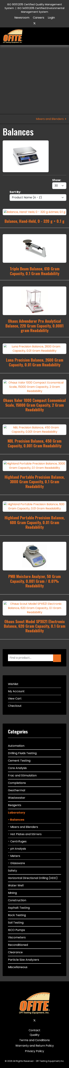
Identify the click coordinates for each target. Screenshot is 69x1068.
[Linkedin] (40, 23)
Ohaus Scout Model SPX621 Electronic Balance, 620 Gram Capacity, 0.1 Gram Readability (34, 626)
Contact (34, 1030)
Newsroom (21, 18)
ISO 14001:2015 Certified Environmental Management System (41, 10)
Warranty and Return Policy (34, 1046)
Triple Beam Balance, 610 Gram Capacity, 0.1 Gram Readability (34, 271)
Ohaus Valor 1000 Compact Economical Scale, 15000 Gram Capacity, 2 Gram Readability (34, 404)
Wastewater (16, 798)
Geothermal (16, 790)
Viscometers (17, 937)
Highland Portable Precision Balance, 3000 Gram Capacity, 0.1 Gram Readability (35, 481)
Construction (17, 900)
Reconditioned (18, 945)
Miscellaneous (17, 967)
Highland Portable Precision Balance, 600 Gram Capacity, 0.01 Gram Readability (35, 522)
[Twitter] (34, 23)
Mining (12, 893)
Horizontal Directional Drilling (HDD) (33, 878)
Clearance (15, 952)
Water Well (16, 885)
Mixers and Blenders (50, 119)
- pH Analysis (17, 849)
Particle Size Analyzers (23, 960)
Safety (12, 871)
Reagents (14, 805)
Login (51, 18)
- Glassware (16, 863)
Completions (17, 783)
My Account (16, 691)
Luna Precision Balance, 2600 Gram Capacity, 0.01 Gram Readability (34, 362)
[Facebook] (28, 23)
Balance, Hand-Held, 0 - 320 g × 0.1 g (34, 221)
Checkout (15, 706)
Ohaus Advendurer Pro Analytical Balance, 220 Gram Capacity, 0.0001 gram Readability (34, 325)
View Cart (15, 698)
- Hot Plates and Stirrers (25, 834)
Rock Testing (17, 915)
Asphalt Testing (19, 908)
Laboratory (16, 813)
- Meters (14, 856)
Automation (16, 746)
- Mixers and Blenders (23, 827)
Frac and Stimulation (22, 775)
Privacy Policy (34, 1051)
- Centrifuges (17, 841)
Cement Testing (19, 761)
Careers (38, 18)
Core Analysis (17, 768)
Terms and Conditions (34, 1040)
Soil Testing (16, 923)
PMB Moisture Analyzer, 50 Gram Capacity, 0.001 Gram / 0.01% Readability (34, 580)
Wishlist (13, 684)
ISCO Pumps (16, 930)
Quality (34, 1035)
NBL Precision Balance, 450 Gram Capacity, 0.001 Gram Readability (34, 443)
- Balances (16, 820)
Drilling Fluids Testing (22, 753)
